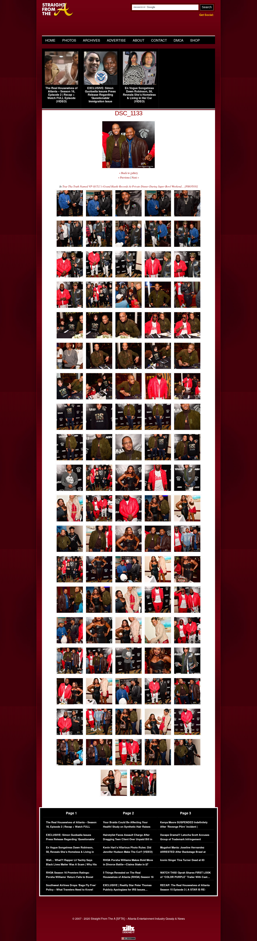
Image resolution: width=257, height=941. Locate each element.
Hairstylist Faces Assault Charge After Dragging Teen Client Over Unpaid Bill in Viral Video (127, 839)
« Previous (124, 177)
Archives (91, 40)
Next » (135, 177)
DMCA (178, 40)
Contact (159, 40)
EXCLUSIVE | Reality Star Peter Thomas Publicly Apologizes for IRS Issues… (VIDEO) (127, 889)
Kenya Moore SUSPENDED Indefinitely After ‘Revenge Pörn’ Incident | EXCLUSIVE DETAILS (184, 826)
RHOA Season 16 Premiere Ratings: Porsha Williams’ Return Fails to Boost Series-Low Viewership (69, 877)
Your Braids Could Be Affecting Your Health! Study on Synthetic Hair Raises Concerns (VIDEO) (126, 826)
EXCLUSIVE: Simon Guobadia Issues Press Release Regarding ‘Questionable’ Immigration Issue (100, 94)
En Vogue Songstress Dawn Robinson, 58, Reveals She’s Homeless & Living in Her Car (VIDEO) (139, 94)
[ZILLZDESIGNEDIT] (128, 932)
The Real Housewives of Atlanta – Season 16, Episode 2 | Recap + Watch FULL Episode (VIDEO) (61, 94)
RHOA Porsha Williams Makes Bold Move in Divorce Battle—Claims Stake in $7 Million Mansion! (128, 864)
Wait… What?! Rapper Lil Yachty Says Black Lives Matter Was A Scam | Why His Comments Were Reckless (71, 864)
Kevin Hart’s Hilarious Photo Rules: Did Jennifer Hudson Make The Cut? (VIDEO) (128, 850)
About (138, 40)
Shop (195, 40)
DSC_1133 (128, 113)
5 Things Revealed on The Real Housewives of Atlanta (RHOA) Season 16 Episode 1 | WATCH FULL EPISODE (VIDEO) (128, 879)
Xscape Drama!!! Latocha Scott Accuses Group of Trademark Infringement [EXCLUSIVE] (184, 839)
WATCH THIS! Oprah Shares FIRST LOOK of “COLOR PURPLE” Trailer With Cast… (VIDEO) (185, 877)
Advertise (116, 40)
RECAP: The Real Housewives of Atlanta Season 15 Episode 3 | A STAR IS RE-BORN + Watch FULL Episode (185, 889)
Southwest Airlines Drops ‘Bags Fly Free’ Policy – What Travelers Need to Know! (71, 887)
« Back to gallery (128, 173)
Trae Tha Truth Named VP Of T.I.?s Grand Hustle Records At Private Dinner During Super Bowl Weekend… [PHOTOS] (130, 186)
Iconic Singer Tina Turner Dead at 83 (182, 860)
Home (50, 40)
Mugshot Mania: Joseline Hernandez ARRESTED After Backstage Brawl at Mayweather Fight (183, 852)
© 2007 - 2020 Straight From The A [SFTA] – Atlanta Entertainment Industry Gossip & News (128, 919)
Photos (69, 40)
